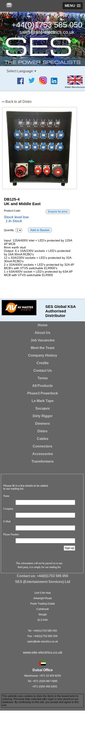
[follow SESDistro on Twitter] (33, 83)
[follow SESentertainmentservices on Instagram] (44, 83)
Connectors (42, 446)
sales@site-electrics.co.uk (46, 32)
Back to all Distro (18, 101)
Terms (42, 378)
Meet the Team (42, 348)
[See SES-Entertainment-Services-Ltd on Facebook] (22, 83)
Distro (42, 431)
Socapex (42, 408)
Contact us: (42, 576)
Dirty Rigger (43, 416)
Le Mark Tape (43, 401)
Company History (42, 355)
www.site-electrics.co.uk (42, 652)
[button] (73, 5)
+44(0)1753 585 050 (47, 24)
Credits (43, 363)
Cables (42, 439)
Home (43, 325)
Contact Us (42, 370)
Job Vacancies (43, 340)
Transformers (42, 461)
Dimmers (42, 423)
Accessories (42, 454)
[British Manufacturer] (75, 83)
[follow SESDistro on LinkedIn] (56, 83)
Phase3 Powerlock (42, 393)
